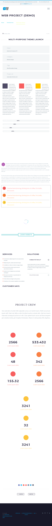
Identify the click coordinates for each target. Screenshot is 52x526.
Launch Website (26, 234)
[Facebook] (25, 3)
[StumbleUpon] (33, 485)
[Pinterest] (26, 485)
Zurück (21, 494)
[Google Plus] (27, 3)
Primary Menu (48, 9)
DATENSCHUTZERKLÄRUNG (27, 513)
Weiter (31, 494)
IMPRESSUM (18, 513)
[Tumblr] (28, 485)
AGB (35, 513)
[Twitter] (21, 485)
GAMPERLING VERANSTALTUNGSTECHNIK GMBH (7, 516)
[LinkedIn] (30, 485)
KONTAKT (26, 514)
